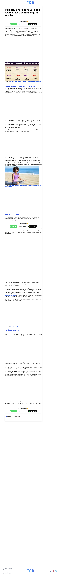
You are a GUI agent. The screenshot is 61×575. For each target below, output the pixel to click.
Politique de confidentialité (7, 573)
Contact (4, 569)
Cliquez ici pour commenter (11, 418)
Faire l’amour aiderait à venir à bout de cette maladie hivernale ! (25, 326)
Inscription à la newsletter (7, 568)
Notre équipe (5, 570)
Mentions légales (6, 572)
